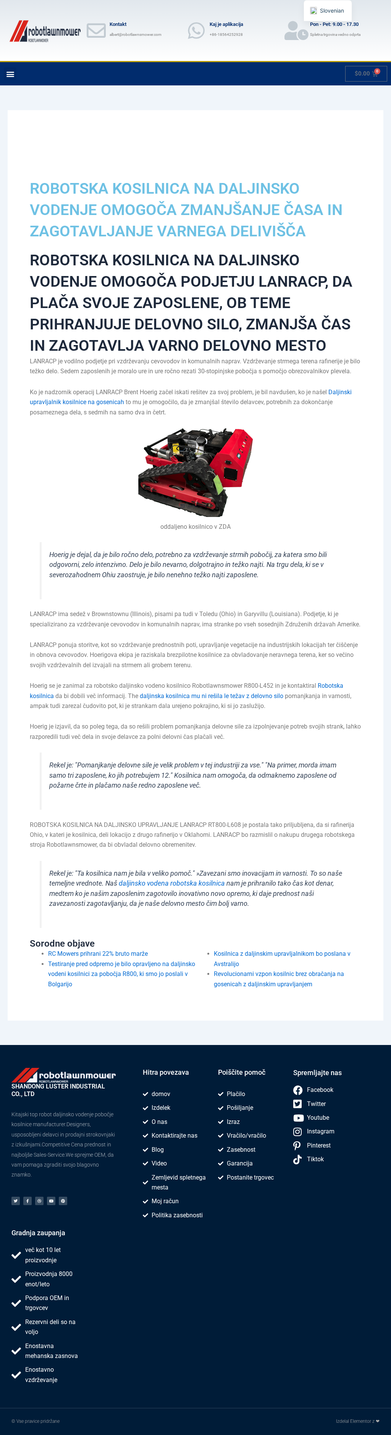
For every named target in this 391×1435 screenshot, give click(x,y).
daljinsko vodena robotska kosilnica (172, 883)
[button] (10, 73)
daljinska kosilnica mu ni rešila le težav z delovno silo (211, 696)
